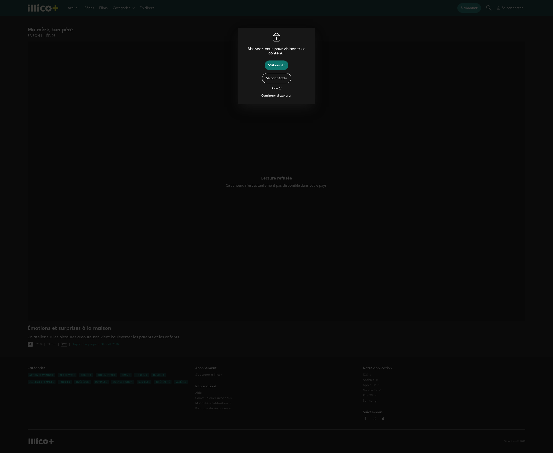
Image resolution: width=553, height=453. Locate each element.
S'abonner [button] (276, 65)
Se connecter (276, 78)
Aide (275, 88)
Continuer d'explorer (276, 95)
